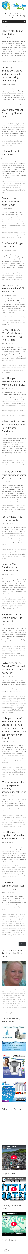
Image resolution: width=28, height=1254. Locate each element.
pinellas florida (16, 511)
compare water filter (18, 920)
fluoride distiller (21, 183)
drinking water (22, 232)
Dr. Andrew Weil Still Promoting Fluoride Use (13, 113)
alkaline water (10, 232)
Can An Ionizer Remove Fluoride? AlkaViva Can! (11, 201)
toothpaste (10, 145)
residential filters (6, 703)
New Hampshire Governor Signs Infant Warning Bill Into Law (14, 381)
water (3, 189)
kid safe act (8, 771)
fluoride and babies (11, 190)
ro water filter (22, 703)
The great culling (12, 279)
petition (3, 372)
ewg (15, 698)
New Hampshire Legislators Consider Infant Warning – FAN (13, 835)
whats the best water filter (12, 707)
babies (12, 871)
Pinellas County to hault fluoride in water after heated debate (14, 475)
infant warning (15, 370)
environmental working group (16, 189)
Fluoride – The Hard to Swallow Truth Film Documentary (14, 618)
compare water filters (7, 921)
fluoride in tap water (14, 141)
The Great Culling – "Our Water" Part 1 (12, 245)
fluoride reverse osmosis (8, 187)
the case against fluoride (11, 554)
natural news (15, 774)
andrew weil (4, 143)
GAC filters (12, 923)
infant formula (13, 876)
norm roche (9, 511)
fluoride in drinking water (8, 185)
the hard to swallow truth (19, 655)
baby (8, 365)
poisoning (4, 464)
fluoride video (8, 275)
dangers (8, 322)
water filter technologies (20, 936)
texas (22, 104)
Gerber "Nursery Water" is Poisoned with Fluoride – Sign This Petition (12, 334)
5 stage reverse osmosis (13, 598)
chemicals (12, 410)
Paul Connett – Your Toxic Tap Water (12, 518)
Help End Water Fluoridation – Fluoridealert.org (11, 567)
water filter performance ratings (13, 928)
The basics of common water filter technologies (13, 886)
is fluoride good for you (19, 824)
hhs (6, 774)
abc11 (18, 320)
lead (18, 934)
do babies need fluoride (16, 365)
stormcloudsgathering (7, 826)
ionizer (19, 237)
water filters (13, 712)
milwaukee (4, 466)
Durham (13, 322)
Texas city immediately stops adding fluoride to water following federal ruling (12, 74)
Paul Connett (18, 556)
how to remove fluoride (7, 605)
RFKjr (22, 61)
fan (6, 873)
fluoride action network (12, 875)
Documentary (10, 272)
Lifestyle (5, 1250)
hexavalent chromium (11, 934)
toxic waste (20, 279)
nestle (21, 370)
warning (8, 372)
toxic (19, 826)
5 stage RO (14, 932)
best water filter (11, 181)
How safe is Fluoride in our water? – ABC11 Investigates (14, 288)
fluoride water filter (19, 187)
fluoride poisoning (10, 556)
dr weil (9, 143)
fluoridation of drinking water (15, 873)
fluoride (18, 61)
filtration (6, 183)
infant (10, 370)
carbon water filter (8, 698)
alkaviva (16, 232)
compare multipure (15, 918)
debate (23, 509)
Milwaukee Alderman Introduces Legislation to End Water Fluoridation (14, 426)
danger (13, 369)
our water (19, 277)
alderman (16, 464)
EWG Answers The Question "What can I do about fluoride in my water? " (13, 667)
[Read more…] (10, 57)
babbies (8, 871)
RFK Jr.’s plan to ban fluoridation (12, 32)
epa (3, 183)
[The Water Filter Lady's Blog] (14, 9)
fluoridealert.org (16, 275)
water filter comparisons (10, 927)
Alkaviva (11, 237)
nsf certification (11, 925)
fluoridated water (10, 772)
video (13, 608)
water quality (20, 605)
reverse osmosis (14, 703)
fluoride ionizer (5, 236)
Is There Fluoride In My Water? (12, 152)
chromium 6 (20, 932)
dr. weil (8, 140)
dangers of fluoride (20, 181)
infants (9, 774)
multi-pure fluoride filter (20, 821)
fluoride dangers (15, 140)
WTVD (7, 324)
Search (3, 941)
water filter (9, 61)
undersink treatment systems (9, 705)
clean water (10, 646)
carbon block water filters (10, 916)
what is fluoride (12, 653)
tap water (15, 826)
